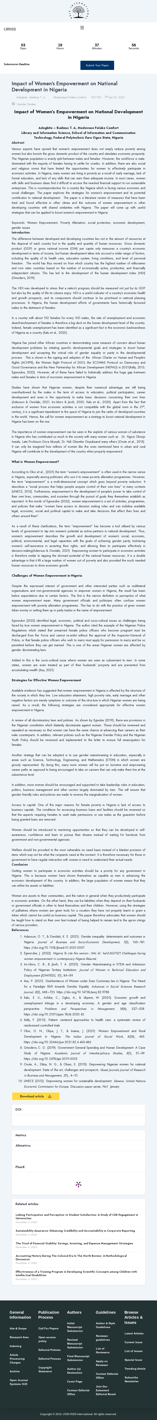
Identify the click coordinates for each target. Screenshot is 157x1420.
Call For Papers (48, 1328)
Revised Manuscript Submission (75, 1343)
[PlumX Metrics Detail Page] (78, 1184)
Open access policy (47, 1339)
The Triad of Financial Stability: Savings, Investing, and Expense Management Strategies (74, 1243)
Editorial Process (49, 1358)
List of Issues (134, 1351)
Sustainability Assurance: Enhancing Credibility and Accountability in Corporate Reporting (75, 1230)
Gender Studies (26, 104)
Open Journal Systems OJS (19, 1382)
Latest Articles (134, 1333)
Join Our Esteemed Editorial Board (106, 1390)
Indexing (15, 1346)
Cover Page (74, 1381)
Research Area (19, 1337)
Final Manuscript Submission (78, 1358)
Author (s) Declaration (74, 1370)
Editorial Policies (49, 1349)
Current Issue (133, 1342)
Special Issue (133, 1359)
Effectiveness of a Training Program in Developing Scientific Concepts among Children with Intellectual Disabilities (76, 1273)
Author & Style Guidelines (105, 1325)
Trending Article (135, 1368)
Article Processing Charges (17, 1358)
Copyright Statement (45, 1369)
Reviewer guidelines (103, 1337)
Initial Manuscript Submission (75, 1327)
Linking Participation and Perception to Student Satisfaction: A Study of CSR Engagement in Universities (77, 1216)
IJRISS (10, 29)
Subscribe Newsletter (132, 1379)
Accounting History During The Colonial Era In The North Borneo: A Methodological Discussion (71, 1257)
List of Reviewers (103, 1350)
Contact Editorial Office (78, 1392)
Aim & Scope (18, 1328)
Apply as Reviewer (102, 1363)
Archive (15, 1371)
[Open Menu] (82, 27)
